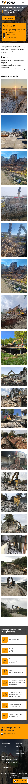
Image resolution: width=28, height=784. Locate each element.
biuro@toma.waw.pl (12, 37)
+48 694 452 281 (11, 34)
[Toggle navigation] (23, 2)
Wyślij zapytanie (8, 18)
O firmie (4, 746)
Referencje (5, 752)
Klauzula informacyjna (19, 749)
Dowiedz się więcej (16, 777)
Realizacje (19, 743)
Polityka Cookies (20, 753)
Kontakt (18, 746)
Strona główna (6, 743)
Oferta (4, 749)
